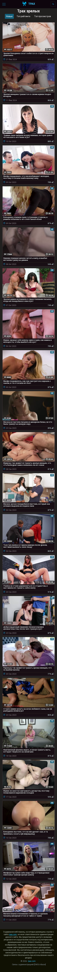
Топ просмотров (42, 16)
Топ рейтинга (23, 16)
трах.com (13, 934)
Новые (9, 16)
